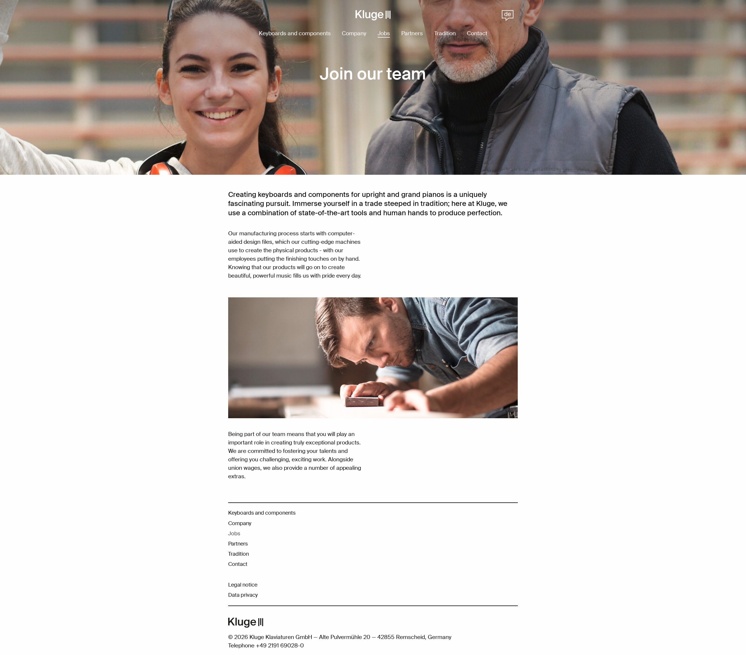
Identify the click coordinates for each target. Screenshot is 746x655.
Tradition (445, 34)
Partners (412, 34)
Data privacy (243, 595)
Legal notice (242, 585)
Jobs (384, 34)
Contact (477, 34)
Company (354, 34)
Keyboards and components (295, 34)
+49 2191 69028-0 (280, 645)
